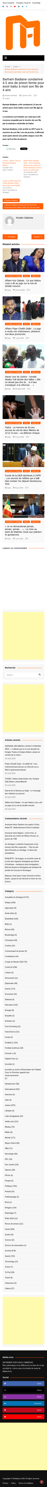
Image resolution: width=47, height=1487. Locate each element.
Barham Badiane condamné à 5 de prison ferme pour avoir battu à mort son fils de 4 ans (22, 206)
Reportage (9, 1213)
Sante (7, 1229)
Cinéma (8, 946)
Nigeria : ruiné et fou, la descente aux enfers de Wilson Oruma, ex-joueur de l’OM (22, 836)
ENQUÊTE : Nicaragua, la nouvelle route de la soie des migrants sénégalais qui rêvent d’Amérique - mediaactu (23, 861)
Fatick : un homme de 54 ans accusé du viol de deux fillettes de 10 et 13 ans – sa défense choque (22, 430)
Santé (7, 1235)
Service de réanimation (14, 1245)
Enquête (8, 1016)
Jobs (7, 1100)
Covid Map (36, 3)
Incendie (8, 1064)
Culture (8, 973)
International (10, 1089)
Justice (7, 98)
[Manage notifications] (41, 1482)
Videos (8, 1288)
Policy (13, 1483)
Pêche (7, 1175)
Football (8, 1043)
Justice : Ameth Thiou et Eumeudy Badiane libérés (12, 163)
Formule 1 (9, 1053)
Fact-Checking (11, 1026)
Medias (8, 1127)
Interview (8, 1095)
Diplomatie (9, 983)
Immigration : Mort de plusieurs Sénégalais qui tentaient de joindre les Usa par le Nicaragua (23, 867)
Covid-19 (8, 967)
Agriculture (9, 908)
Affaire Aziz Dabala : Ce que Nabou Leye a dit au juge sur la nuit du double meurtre (23, 283)
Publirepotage (10, 1197)
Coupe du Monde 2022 (14, 962)
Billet (7, 924)
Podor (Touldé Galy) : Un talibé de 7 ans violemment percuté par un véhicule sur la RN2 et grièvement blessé (22, 767)
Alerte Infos (9, 913)
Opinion (8, 1170)
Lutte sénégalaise (12, 1116)
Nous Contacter (8, 3)
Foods (7, 1037)
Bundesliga (9, 935)
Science (8, 1240)
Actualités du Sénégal (13, 276)
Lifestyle (8, 1111)
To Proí (8, 1272)
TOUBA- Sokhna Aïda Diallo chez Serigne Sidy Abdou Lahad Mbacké (22, 780)
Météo (7, 1132)
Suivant (36, 237)
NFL (6, 1159)
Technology (9, 1262)
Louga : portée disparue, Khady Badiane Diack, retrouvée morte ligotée (12, 183)
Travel (7, 1278)
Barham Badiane (12, 200)
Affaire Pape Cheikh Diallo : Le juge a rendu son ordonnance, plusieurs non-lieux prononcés (23, 331)
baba (9, 290)
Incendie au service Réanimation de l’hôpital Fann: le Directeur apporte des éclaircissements (23, 1072)
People (8, 1181)
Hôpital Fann (10, 1059)
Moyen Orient (10, 1143)
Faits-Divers (10, 1032)
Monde (7, 1138)
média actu (35, 276)
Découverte (9, 978)
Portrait (8, 1191)
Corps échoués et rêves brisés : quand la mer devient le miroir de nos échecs (23, 879)
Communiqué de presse (14, 951)
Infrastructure (10, 1084)
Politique (8, 1186)
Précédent (11, 237)
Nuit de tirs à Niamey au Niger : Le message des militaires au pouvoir (22, 792)
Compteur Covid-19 (23, 3)
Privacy (5, 1483)
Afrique (8, 903)
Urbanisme (9, 1283)
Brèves (8, 929)
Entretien (8, 1021)
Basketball (9, 919)
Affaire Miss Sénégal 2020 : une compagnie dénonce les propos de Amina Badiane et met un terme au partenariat (33, 165)
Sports (7, 1256)
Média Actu (7, 1371)
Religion (8, 1208)
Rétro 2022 (9, 1218)
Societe (8, 1251)
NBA (7, 1148)
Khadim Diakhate (11, 95)
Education (9, 1005)
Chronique (9, 940)
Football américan (12, 1048)
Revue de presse (12, 1224)
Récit (7, 1202)
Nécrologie (9, 1154)
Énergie (8, 1010)
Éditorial (8, 1000)
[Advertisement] (23, 636)
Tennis (7, 1267)
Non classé (9, 1165)
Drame (7, 989)
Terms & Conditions (26, 1483)
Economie (9, 994)
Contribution (10, 956)
